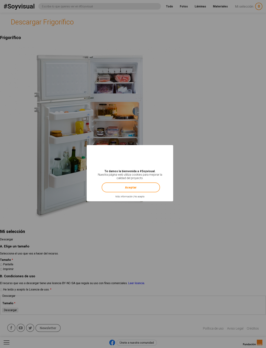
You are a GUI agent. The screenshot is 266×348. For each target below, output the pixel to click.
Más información (124, 196)
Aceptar (131, 187)
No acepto (139, 196)
